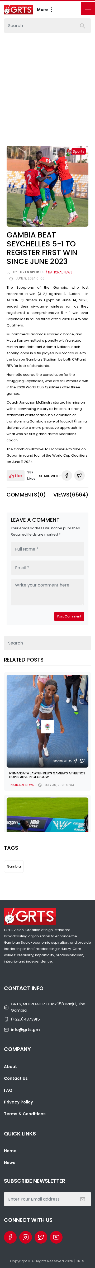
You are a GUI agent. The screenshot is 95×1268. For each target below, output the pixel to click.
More (43, 9)
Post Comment (69, 616)
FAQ (8, 1090)
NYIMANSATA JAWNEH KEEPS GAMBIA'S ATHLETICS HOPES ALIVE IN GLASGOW (47, 775)
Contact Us (16, 1078)
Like (18, 475)
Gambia (14, 866)
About (10, 1066)
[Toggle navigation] (88, 8)
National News (22, 785)
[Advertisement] (47, 82)
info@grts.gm (25, 1029)
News (9, 1162)
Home (10, 1151)
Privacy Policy (18, 1102)
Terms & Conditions (25, 1114)
